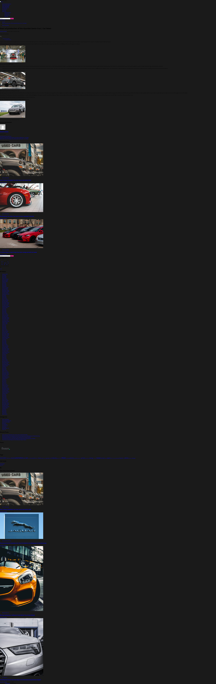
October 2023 (5, 305)
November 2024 (5, 291)
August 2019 (5, 353)
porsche (75, 458)
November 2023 (5, 304)
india (50, 458)
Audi (10, 458)
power (78, 458)
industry (54, 458)
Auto (12, 458)
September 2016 (5, 392)
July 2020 (4, 339)
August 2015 (5, 408)
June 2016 (4, 395)
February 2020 (5, 346)
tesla (117, 458)
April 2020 (4, 343)
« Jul (1, 268)
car (27, 458)
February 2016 (5, 400)
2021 (5, 458)
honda (42, 458)
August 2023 (5, 307)
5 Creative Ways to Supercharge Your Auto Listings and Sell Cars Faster (18, 252)
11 (1, 263)
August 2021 (5, 323)
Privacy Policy (7, 15)
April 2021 (4, 328)
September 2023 (5, 306)
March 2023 (4, 313)
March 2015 (4, 414)
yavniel (1, 465)
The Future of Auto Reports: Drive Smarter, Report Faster (14, 439)
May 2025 (4, 285)
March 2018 (4, 370)
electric (34, 458)
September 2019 (5, 352)
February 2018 (5, 372)
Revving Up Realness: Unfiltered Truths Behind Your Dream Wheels (16, 437)
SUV (111, 458)
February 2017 (5, 385)
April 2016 (4, 398)
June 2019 (4, 356)
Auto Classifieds (5, 6)
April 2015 (4, 413)
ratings (91, 458)
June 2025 (4, 284)
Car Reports (4, 9)
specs (108, 458)
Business (4, 423)
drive (31, 458)
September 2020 (5, 337)
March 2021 (4, 330)
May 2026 (4, 278)
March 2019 (4, 359)
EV (36, 458)
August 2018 (5, 366)
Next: (14, 138)
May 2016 (4, 396)
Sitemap (6, 16)
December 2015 (5, 403)
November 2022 (5, 318)
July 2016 (4, 394)
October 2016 (5, 390)
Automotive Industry (6, 4)
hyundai (47, 458)
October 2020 (5, 336)
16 (8, 263)
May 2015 (4, 411)
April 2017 (4, 383)
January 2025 (5, 289)
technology (114, 458)
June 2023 (4, 310)
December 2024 (5, 290)
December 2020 (5, 333)
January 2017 (5, 387)
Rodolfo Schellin (3, 31)
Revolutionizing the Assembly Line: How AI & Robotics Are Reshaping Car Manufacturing (21, 436)
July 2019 (4, 354)
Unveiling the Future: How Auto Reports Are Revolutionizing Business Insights (18, 438)
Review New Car (5, 7)
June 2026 (4, 276)
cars (29, 458)
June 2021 (4, 326)
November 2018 (5, 362)
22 (6, 264)
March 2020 (4, 344)
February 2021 (5, 331)
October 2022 (5, 320)
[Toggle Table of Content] (1, 36)
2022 (8, 458)
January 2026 (5, 280)
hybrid (44, 458)
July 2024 (4, 295)
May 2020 (4, 342)
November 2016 (5, 389)
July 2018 (4, 367)
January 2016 (5, 401)
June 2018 (4, 368)
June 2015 (4, 410)
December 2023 (5, 302)
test (118, 458)
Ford (39, 458)
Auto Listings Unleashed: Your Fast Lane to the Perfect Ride (15, 180)
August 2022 (5, 322)
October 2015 (5, 405)
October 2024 (5, 292)
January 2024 (5, 301)
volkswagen (133, 458)
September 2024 (5, 294)
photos (72, 458)
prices (83, 458)
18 (1, 264)
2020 (1, 458)
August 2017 (5, 378)
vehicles (130, 458)
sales (106, 458)
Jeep (57, 458)
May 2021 (4, 327)
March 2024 (4, 299)
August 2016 (5, 393)
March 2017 (4, 384)
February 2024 (5, 300)
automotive (18, 458)
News (64, 458)
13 (4, 263)
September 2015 (5, 406)
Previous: (14, 137)
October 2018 (5, 363)
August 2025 (5, 281)
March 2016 (4, 399)
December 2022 (5, 317)
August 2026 (5, 274)
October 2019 (5, 351)
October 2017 (5, 375)
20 (4, 264)
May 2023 (4, 311)
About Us (4, 11)
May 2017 (4, 382)
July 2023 (4, 309)
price (80, 458)
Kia (58, 458)
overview (67, 458)
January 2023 (5, 316)
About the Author (6, 38)
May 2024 (4, 296)
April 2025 (4, 286)
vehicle (126, 458)
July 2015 (4, 409)
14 (5, 263)
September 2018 (5, 364)
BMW (24, 458)
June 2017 (4, 380)
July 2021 (4, 325)
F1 (37, 458)
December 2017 (5, 373)
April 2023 (4, 312)
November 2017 (5, 374)
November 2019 (5, 349)
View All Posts (8, 136)
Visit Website (3, 136)
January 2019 (5, 361)
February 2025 (5, 287)
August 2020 (5, 338)
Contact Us (6, 14)
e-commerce (5, 425)
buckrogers (2, 463)
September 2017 (5, 377)
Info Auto (4, 427)
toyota (121, 458)
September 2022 (5, 321)
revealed (95, 458)
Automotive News (6, 5)
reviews (103, 458)
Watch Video (2, 20)
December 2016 (5, 388)
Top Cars (4, 10)
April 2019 (4, 358)
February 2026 (5, 279)
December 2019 (5, 348)
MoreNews (7, 683)
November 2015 (5, 404)
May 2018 (4, 369)
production (87, 458)
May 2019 (4, 357)
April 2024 (4, 297)
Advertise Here (7, 12)
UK (123, 458)
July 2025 (4, 282)
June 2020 (4, 341)
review (98, 458)
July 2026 (4, 275)
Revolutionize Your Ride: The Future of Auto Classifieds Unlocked (17, 216)
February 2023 (5, 315)
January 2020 (5, 347)
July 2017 (4, 379)
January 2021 (5, 332)
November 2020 (5, 335)
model (60, 458)
